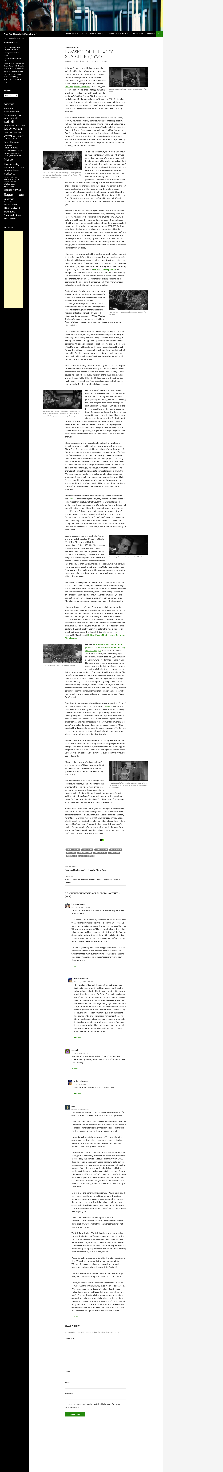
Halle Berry (16, 142)
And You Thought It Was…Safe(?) (20, 33)
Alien (71, 498)
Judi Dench (18, 151)
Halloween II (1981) (17, 71)
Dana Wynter (116, 849)
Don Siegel (71, 852)
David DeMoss (87, 61)
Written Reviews (96, 34)
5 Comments (102, 61)
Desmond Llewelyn (12, 132)
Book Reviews (138, 34)
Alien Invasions (73, 849)
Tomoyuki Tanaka (10, 204)
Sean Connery (9, 186)
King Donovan (100, 852)
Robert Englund (8, 179)
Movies (68, 47)
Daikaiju (9, 122)
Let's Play (7, 156)
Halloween (8, 145)
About (84, 34)
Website (69, 1392)
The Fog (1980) (19, 68)
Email (68, 1381)
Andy (5, 80)
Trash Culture (12, 207)
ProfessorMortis (78, 903)
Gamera (18, 139)
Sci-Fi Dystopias (9, 184)
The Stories (150, 34)
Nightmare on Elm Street (11, 170)
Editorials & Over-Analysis (118, 34)
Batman (8, 115)
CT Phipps (7, 53)
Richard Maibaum (10, 177)
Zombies (12, 218)
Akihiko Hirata (8, 108)
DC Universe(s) (13, 128)
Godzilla (8, 141)
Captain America (9, 118)
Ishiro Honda (9, 150)
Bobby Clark (87, 849)
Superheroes (14, 194)
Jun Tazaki (7, 153)
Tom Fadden (71, 855)
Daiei (16, 118)
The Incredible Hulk (10, 202)
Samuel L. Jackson (10, 182)
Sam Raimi (17, 179)
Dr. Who (8, 135)
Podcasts (9, 173)
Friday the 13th (9, 139)
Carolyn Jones (101, 849)
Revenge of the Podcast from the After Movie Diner (85, 867)
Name (68, 1371)
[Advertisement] (13, 269)
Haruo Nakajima (11, 148)
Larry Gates (114, 852)
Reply (76, 965)
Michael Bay (8, 168)
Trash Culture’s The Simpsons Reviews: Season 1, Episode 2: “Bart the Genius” (92, 878)
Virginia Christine (87, 855)
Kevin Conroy (15, 153)
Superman (9, 199)
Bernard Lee (16, 115)
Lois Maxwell (15, 156)
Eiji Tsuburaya (19, 136)
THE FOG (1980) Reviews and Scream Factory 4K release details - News (14, 66)
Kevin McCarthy (85, 852)
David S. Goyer (20, 125)
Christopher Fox (9, 47)
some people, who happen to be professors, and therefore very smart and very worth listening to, (105, 647)
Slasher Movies (12, 189)
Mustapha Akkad (18, 168)
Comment (70, 1337)
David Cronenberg (9, 125)
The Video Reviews (72, 34)
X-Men (6, 219)
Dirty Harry (107, 706)
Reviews (75, 47)
